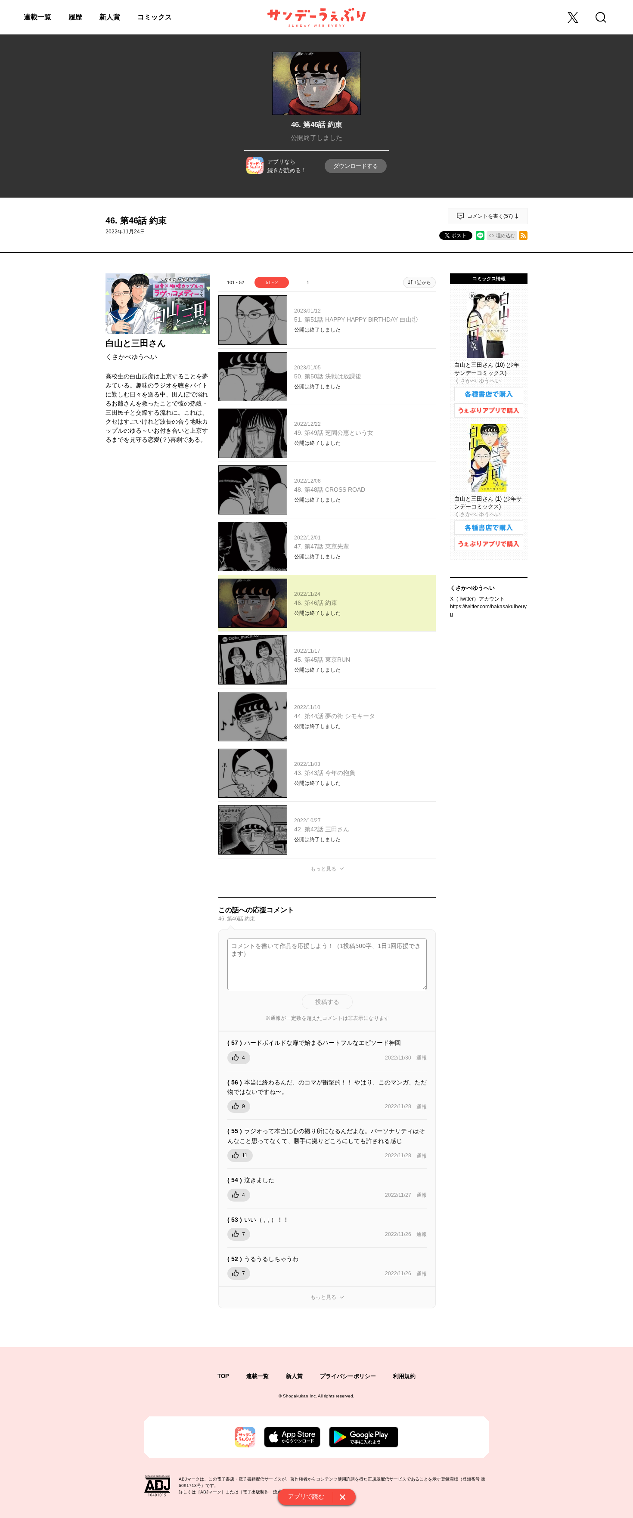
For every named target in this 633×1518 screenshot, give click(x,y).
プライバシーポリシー (348, 1376)
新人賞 (109, 17)
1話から (422, 282)
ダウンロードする (355, 166)
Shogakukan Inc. (300, 1396)
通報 (421, 1058)
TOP (223, 1376)
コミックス (154, 17)
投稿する (327, 1001)
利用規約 (404, 1376)
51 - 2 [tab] (272, 282)
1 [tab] (308, 282)
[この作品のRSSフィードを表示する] (523, 235)
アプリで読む (306, 1496)
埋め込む (505, 235)
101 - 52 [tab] (235, 282)
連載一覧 (37, 17)
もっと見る (323, 869)
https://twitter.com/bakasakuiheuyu (488, 610)
